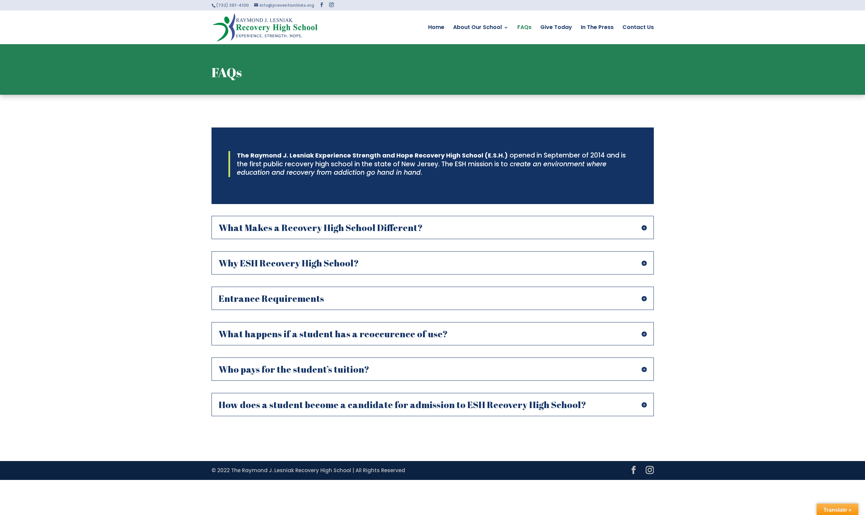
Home (436, 28)
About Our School (477, 28)
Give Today (556, 28)
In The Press (597, 28)
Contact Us (638, 28)
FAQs (524, 28)
